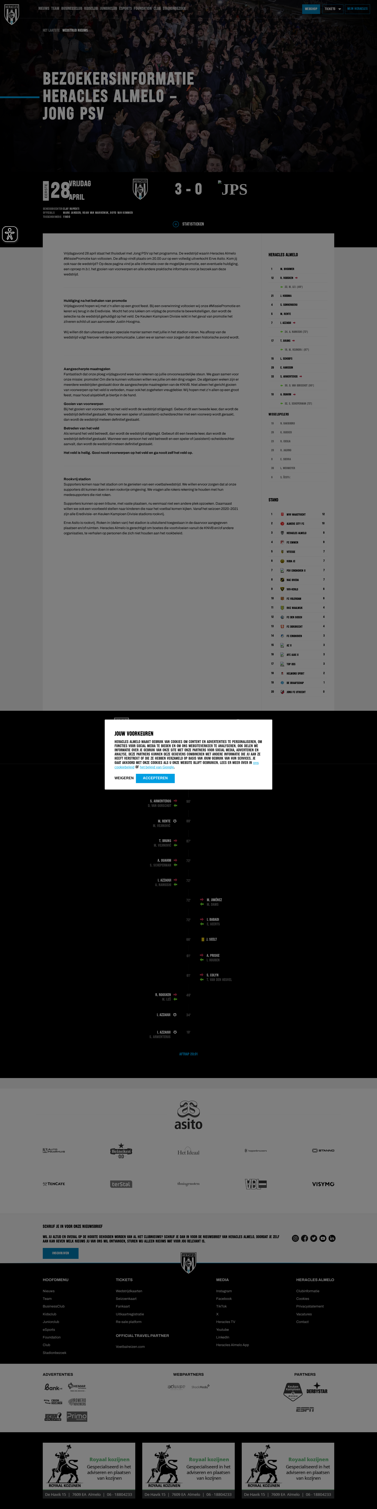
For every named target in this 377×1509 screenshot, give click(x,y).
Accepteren (155, 778)
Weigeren (124, 778)
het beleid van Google (157, 767)
